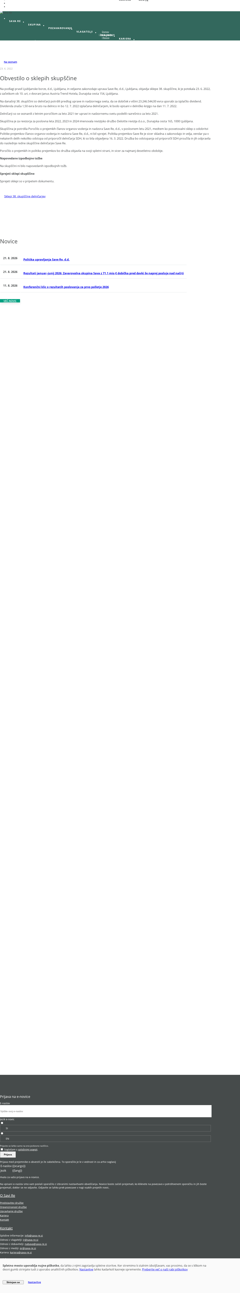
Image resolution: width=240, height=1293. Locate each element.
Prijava (8, 1154)
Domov (105, 31)
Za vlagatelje (106, 34)
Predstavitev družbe (12, 1203)
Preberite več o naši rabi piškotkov (165, 1269)
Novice (106, 37)
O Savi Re (7, 1195)
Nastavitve (86, 1269)
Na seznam (10, 62)
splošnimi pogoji (27, 1149)
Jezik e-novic (7, 1119)
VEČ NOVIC (10, 300)
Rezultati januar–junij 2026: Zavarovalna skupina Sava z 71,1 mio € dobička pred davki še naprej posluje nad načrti (103, 273)
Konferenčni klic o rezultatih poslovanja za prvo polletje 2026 (66, 287)
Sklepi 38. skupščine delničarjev (25, 196)
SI (7, 1128)
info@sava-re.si (34, 1235)
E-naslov (5, 1103)
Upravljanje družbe (11, 1211)
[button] (16, 21)
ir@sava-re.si (30, 1239)
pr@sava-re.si (28, 1248)
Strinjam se (13, 1282)
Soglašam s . (21, 1149)
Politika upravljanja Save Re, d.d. (46, 259)
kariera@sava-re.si (21, 1252)
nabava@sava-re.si (36, 1244)
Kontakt (4, 1219)
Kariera (4, 1215)
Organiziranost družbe (13, 1207)
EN (7, 1138)
